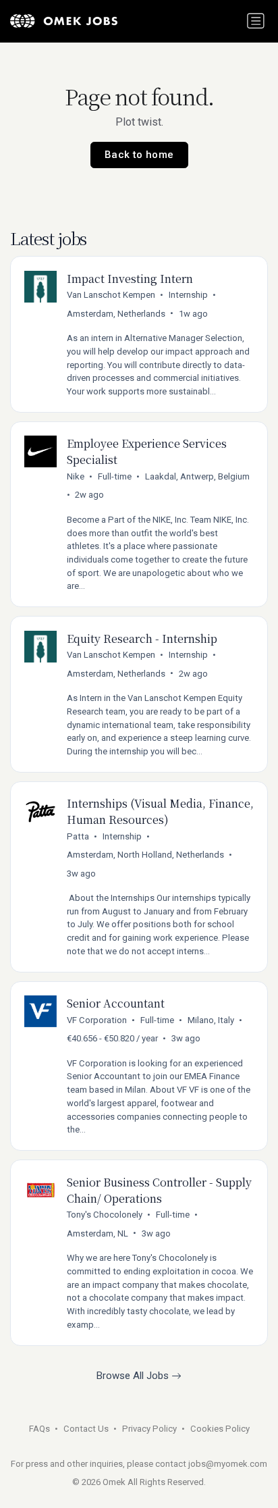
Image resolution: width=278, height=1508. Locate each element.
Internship (188, 295)
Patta (78, 836)
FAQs (39, 1429)
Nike (75, 476)
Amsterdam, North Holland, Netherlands (145, 855)
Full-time (115, 476)
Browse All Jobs (133, 1376)
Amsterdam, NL (97, 1233)
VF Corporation (97, 1020)
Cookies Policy (220, 1429)
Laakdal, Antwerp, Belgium (197, 476)
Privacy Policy (149, 1429)
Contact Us (86, 1429)
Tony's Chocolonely (104, 1215)
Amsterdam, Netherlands (116, 314)
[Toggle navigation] (256, 21)
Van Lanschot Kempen (111, 295)
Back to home (139, 155)
